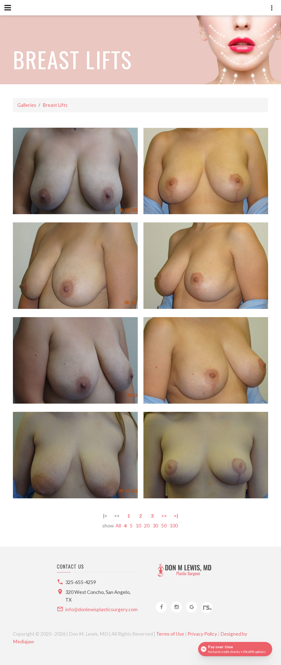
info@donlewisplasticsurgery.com (101, 609)
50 (164, 526)
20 (147, 526)
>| (176, 516)
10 (138, 526)
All (118, 526)
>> (164, 516)
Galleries (26, 105)
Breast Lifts (55, 105)
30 (155, 526)
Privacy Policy (202, 634)
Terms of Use (170, 634)
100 (174, 526)
